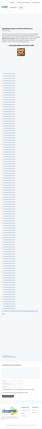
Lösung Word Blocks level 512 (9, 99)
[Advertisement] (21, 65)
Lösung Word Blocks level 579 (9, 258)
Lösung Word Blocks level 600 (9, 308)
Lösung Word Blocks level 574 (9, 246)
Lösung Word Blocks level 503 (9, 78)
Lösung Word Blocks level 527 (9, 135)
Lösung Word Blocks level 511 (9, 97)
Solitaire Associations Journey (23, 2)
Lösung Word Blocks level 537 (9, 158)
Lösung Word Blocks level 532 (9, 147)
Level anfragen (23, 415)
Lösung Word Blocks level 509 (9, 92)
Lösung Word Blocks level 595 (9, 296)
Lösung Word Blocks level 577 (9, 253)
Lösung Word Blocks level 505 (9, 83)
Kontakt (20, 7)
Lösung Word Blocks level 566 (9, 227)
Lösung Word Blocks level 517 (9, 111)
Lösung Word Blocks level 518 (9, 113)
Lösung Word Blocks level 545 (9, 177)
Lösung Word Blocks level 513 (9, 102)
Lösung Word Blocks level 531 (9, 144)
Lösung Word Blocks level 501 (9, 73)
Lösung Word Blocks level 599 (9, 306)
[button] (9, 11)
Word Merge (11, 2)
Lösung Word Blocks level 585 (9, 272)
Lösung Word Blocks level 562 (9, 218)
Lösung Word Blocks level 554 (9, 199)
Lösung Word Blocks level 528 (9, 137)
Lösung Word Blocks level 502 (9, 75)
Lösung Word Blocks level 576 (9, 251)
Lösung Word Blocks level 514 (9, 104)
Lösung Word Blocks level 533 (9, 149)
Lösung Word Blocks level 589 (9, 282)
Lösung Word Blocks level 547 (9, 182)
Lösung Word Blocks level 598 (9, 303)
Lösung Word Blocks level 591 (9, 287)
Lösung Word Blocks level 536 (9, 156)
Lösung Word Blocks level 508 (9, 90)
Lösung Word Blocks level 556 (9, 204)
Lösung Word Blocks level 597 (9, 301)
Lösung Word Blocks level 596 (9, 299)
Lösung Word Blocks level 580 (9, 261)
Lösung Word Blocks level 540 (9, 166)
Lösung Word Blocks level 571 (9, 239)
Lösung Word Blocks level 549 (9, 187)
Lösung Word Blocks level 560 (9, 213)
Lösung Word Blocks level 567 (9, 230)
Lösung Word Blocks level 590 (9, 284)
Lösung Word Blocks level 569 (9, 234)
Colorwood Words (13, 7)
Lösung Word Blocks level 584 (9, 270)
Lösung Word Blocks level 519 (9, 116)
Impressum (34, 410)
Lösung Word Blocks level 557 (9, 206)
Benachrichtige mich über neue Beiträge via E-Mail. (15, 392)
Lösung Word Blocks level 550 (9, 189)
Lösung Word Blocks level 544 (9, 175)
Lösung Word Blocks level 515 (9, 106)
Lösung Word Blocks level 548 (9, 185)
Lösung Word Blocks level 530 (9, 142)
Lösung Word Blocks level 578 (9, 256)
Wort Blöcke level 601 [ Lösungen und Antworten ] (9, 357)
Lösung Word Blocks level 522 (9, 123)
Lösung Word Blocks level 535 (9, 154)
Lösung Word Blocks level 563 (9, 220)
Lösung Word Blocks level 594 (9, 294)
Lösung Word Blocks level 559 (9, 211)
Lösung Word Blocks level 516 (9, 109)
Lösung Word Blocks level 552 (9, 194)
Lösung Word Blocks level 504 (9, 80)
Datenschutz (34, 412)
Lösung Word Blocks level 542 (9, 170)
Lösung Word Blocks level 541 (9, 168)
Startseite (23, 413)
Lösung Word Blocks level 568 (9, 232)
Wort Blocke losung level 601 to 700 (29, 311)
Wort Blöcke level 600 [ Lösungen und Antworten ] (9, 356)
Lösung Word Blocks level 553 (9, 196)
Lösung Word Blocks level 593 (9, 291)
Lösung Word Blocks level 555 (9, 201)
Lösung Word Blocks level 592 (9, 289)
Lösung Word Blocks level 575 (9, 249)
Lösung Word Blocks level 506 (9, 85)
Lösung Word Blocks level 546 (9, 180)
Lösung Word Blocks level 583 (9, 268)
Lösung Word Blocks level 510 (9, 94)
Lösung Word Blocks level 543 (9, 173)
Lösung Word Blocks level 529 (9, 140)
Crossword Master (36, 2)
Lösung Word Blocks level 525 (9, 130)
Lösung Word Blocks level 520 (9, 118)
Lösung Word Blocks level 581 (9, 263)
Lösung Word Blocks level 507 (9, 87)
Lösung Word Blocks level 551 (9, 192)
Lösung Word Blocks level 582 (9, 265)
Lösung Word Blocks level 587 (9, 277)
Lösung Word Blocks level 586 (9, 275)
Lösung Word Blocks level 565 (9, 225)
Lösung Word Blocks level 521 (9, 121)
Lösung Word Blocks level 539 (9, 163)
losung (4, 355)
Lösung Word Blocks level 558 (9, 208)
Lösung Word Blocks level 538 (9, 161)
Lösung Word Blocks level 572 (9, 242)
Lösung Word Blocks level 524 (9, 128)
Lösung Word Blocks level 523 (9, 125)
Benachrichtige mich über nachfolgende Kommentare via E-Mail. (18, 389)
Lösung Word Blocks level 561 (9, 215)
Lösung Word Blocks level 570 (9, 237)
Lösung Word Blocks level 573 (9, 244)
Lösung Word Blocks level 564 (9, 223)
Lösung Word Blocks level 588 (9, 280)
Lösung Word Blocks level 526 (9, 132)
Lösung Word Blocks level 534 (9, 151)
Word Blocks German (7, 355)
